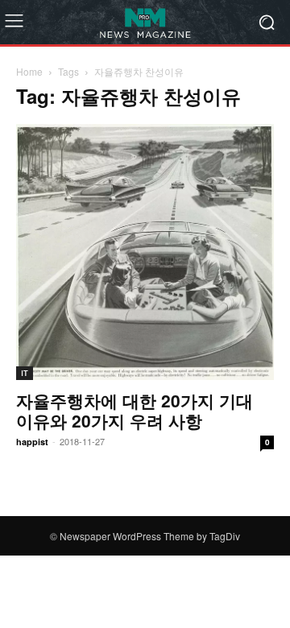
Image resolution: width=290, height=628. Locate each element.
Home (29, 71)
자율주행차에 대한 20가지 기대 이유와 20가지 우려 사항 (134, 410)
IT (24, 372)
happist (32, 442)
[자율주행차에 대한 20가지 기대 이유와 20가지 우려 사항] (145, 252)
